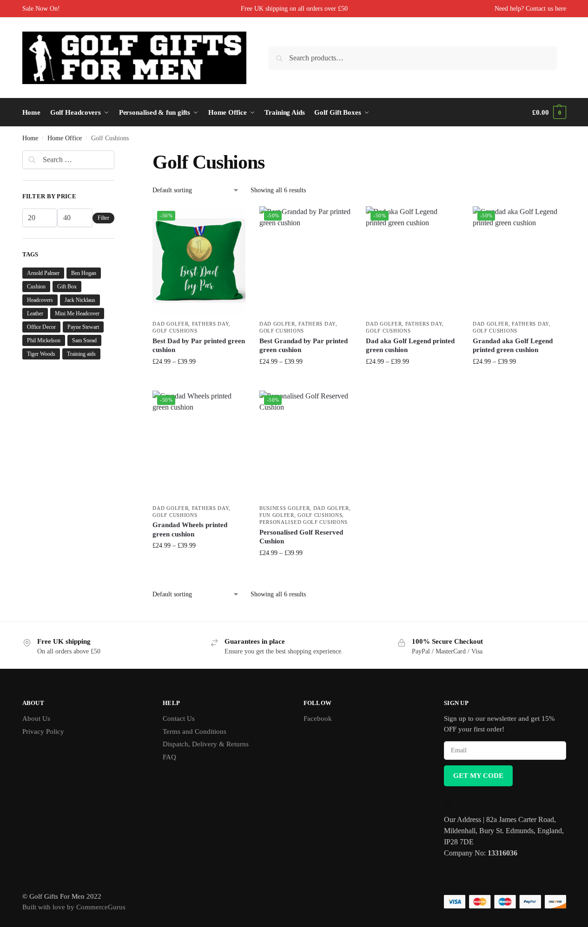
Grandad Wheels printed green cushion (189, 529)
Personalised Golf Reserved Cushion (301, 537)
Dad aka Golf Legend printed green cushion (410, 345)
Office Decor (41, 327)
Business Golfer (284, 508)
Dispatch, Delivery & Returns (206, 744)
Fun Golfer (276, 515)
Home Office (64, 138)
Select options (199, 381)
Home (30, 138)
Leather (35, 313)
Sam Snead (84, 340)
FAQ (169, 757)
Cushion (36, 286)
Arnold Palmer (43, 273)
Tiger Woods (41, 354)
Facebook (318, 718)
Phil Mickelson (43, 340)
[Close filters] (117, 156)
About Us (36, 718)
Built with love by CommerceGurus (74, 907)
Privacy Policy (43, 731)
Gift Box (67, 286)
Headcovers (40, 300)
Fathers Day (210, 323)
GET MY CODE (478, 775)
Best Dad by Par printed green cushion (198, 345)
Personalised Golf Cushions (303, 522)
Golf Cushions (174, 330)
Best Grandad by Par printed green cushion (303, 345)
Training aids (81, 354)
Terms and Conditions (194, 731)
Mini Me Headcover (77, 313)
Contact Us (179, 718)
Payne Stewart (83, 327)
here (560, 8)
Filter (103, 218)
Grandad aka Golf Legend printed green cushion (513, 345)
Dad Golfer (170, 323)
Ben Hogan (83, 273)
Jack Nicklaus (80, 300)
